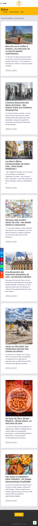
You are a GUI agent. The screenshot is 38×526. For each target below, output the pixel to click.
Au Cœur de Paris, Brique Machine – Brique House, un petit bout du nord (18, 420)
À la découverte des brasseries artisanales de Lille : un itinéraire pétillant (18, 274)
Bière (22, 12)
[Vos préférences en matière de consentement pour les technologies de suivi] (35, 523)
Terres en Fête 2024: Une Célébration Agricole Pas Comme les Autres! (16, 348)
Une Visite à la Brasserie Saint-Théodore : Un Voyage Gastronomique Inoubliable (18, 479)
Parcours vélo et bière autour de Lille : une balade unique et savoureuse (18, 222)
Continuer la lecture (11, 70)
